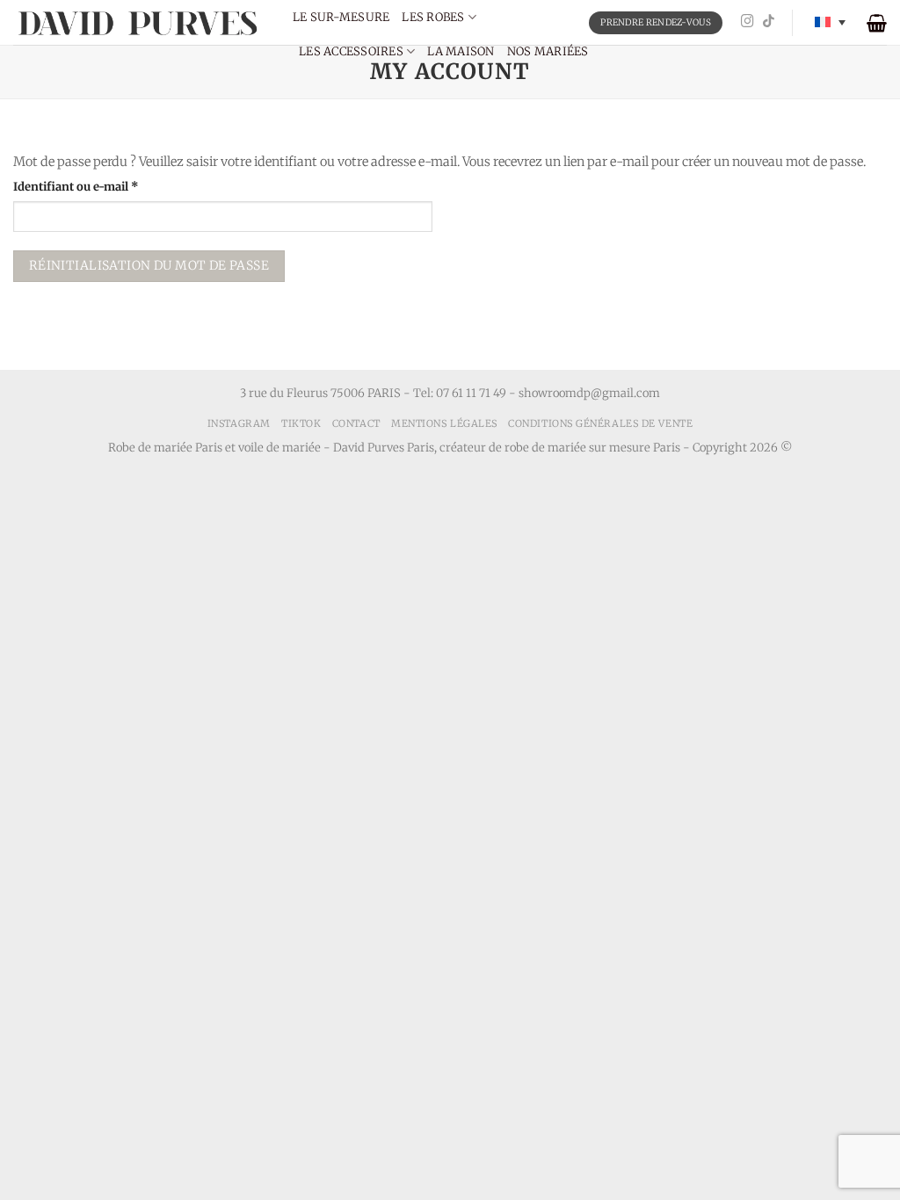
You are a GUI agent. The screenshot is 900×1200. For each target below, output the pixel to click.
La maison (460, 51)
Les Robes (433, 17)
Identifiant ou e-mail (106, 186)
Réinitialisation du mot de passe (149, 265)
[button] (877, 23)
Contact (356, 423)
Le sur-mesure (341, 17)
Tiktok (301, 423)
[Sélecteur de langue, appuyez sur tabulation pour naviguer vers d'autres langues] (830, 22)
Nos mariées (548, 51)
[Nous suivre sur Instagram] (747, 22)
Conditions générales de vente (600, 423)
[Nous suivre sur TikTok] (768, 22)
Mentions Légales (444, 423)
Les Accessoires (351, 51)
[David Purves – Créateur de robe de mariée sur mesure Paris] (139, 22)
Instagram (239, 423)
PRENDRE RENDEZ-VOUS (655, 22)
